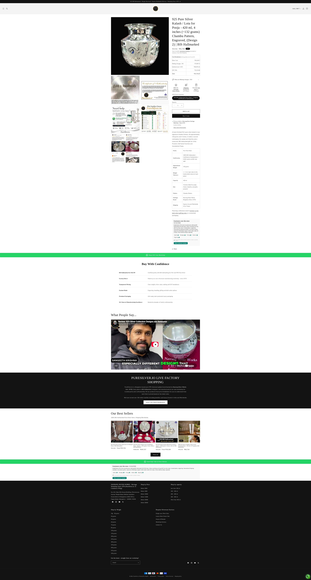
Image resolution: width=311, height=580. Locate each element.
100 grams (114, 530)
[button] (3, 8)
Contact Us (159, 525)
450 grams (114, 550)
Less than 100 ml (175, 488)
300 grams (114, 542)
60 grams (113, 522)
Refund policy (153, 576)
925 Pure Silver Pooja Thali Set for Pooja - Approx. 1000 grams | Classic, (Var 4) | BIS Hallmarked (166, 446)
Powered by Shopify (143, 576)
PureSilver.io (136, 576)
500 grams (114, 553)
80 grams (113, 527)
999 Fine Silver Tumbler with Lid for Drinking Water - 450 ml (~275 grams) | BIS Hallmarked (188, 446)
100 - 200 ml (174, 491)
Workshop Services (161, 522)
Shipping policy (178, 576)
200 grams (114, 536)
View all (155, 454)
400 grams (114, 547)
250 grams (114, 539)
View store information (179, 127)
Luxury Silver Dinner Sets (163, 516)
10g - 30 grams (115, 513)
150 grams (114, 533)
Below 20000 (144, 499)
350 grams (114, 544)
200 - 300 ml (174, 494)
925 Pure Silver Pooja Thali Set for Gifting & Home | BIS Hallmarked (122, 445)
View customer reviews (181, 243)
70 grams (113, 525)
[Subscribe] (138, 563)
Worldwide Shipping (185, 51)
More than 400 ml (176, 499)
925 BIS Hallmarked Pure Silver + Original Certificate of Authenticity (186, 98)
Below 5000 (144, 491)
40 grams (113, 516)
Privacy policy (161, 576)
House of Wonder (161, 519)
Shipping (186, 87)
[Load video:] (155, 345)
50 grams (113, 519)
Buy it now (186, 116)
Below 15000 (144, 496)
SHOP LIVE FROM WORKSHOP (155, 402)
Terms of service (169, 576)
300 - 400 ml (174, 496)
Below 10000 (144, 494)
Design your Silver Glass (162, 513)
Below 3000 (144, 488)
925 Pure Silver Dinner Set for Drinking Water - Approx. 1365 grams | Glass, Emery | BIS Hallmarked (144, 446)
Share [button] (175, 249)
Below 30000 (144, 502)
